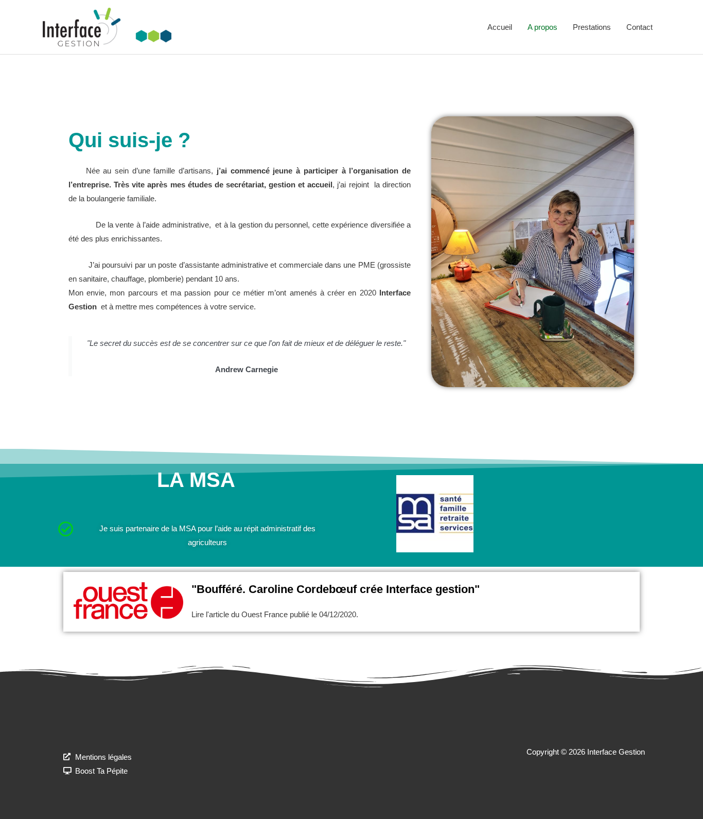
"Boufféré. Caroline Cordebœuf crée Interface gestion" (335, 589)
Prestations (592, 27)
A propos (542, 27)
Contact (639, 27)
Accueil (499, 27)
